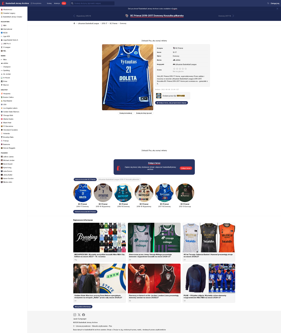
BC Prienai (113, 23)
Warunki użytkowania (99, 326)
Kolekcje (57, 3)
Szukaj (49, 3)
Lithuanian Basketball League (88, 23)
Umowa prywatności (83, 326)
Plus (63, 3)
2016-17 (104, 23)
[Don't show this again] (277, 8)
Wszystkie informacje (83, 307)
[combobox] (94, 3)
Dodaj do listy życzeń (144, 113)
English (174, 9)
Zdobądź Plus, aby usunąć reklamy (154, 41)
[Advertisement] (154, 33)
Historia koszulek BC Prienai (85, 212)
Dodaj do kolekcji (126, 113)
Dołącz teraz (186, 168)
